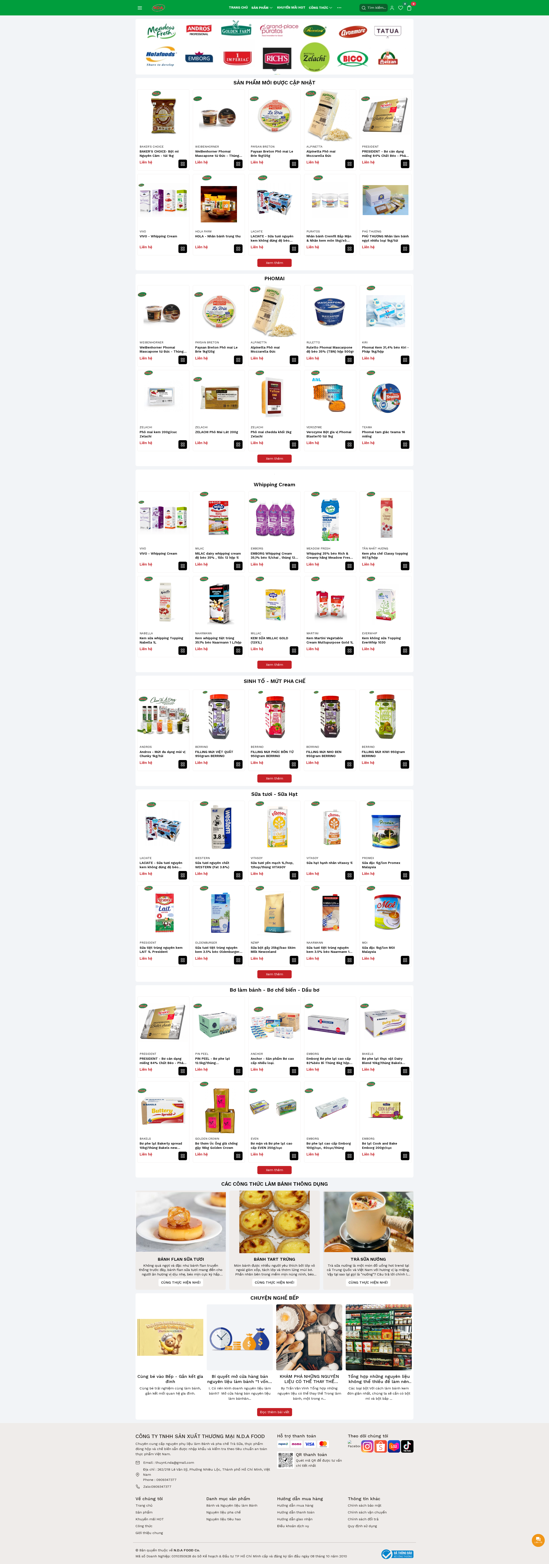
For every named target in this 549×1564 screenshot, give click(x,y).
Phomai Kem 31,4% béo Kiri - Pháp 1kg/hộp (385, 350)
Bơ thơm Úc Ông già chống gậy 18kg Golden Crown (216, 1146)
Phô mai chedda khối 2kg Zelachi (271, 434)
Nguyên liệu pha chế (223, 1512)
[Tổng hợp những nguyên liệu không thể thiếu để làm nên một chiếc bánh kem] (379, 1337)
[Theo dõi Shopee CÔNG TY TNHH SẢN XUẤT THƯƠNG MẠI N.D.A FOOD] (380, 1446)
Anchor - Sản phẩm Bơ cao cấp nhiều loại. (272, 1061)
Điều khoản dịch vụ (293, 1526)
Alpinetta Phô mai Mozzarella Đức (320, 154)
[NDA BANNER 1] (274, 46)
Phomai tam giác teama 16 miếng (383, 434)
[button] (406, 730)
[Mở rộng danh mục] (339, 7)
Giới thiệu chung (149, 1533)
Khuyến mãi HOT (291, 7)
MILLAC (256, 633)
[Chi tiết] (182, 164)
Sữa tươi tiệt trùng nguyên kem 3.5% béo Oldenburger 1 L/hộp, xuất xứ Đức (218, 950)
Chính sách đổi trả (363, 1519)
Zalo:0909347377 (157, 1487)
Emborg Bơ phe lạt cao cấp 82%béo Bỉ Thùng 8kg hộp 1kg (328, 1061)
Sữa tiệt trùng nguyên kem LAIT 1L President (161, 950)
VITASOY (256, 858)
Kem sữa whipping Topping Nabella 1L (161, 640)
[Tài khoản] (392, 8)
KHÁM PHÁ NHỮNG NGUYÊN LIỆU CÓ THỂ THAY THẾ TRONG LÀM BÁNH (309, 1379)
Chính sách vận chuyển (367, 1512)
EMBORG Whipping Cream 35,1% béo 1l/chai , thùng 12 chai (273, 556)
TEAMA (367, 427)
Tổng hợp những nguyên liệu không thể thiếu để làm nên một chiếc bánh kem (379, 1379)
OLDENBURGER (206, 942)
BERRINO (201, 746)
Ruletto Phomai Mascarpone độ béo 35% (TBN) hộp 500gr (330, 350)
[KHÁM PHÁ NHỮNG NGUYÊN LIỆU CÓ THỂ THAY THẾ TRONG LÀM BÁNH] (309, 1337)
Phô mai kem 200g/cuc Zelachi (158, 434)
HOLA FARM (203, 231)
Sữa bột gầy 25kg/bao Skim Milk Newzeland (273, 950)
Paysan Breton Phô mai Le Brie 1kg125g (272, 154)
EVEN (254, 1138)
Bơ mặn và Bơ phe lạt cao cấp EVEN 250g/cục (271, 1146)
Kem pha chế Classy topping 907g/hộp (385, 556)
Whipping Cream (274, 485)
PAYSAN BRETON (262, 146)
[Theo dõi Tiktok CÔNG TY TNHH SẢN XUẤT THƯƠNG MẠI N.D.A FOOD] (407, 1446)
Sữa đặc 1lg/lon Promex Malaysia (381, 865)
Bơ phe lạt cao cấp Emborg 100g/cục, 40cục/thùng (328, 1146)
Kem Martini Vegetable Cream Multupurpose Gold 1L (329, 640)
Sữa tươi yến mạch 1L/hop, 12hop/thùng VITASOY (272, 865)
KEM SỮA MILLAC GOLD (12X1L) (269, 640)
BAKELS (367, 1053)
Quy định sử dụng (362, 1526)
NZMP (255, 942)
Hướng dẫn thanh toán (295, 1512)
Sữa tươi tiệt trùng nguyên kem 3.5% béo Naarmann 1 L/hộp (327, 950)
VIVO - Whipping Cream (158, 236)
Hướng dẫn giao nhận (294, 1519)
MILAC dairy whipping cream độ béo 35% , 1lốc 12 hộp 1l (218, 556)
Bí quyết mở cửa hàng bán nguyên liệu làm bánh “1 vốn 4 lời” (240, 1379)
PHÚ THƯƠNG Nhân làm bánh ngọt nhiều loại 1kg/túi (385, 238)
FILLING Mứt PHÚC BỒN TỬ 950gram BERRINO (272, 754)
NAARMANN (203, 633)
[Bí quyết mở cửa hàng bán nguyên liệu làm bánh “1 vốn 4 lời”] (240, 1337)
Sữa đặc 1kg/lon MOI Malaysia (378, 950)
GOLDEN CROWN (207, 1138)
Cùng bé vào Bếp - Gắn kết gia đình (170, 1379)
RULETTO (313, 342)
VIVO (143, 231)
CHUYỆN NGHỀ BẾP (274, 1298)
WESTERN (202, 858)
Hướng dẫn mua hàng (295, 1505)
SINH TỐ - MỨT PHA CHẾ (274, 681)
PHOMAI (274, 278)
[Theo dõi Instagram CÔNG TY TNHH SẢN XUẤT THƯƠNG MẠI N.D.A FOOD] (367, 1446)
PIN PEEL (201, 1053)
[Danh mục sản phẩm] (140, 8)
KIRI (365, 342)
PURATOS (313, 231)
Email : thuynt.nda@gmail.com (168, 1463)
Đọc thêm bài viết (274, 1412)
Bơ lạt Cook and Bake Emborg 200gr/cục (379, 1146)
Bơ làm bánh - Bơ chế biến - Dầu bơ (274, 990)
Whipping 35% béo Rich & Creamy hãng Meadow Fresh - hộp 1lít (329, 556)
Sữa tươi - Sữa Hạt (274, 794)
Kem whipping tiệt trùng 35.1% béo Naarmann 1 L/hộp (218, 640)
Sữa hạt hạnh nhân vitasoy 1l (329, 863)
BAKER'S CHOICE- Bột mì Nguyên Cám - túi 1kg (159, 154)
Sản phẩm (259, 8)
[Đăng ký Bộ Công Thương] (397, 1554)
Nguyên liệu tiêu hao (223, 1519)
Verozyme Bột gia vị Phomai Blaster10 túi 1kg (328, 434)
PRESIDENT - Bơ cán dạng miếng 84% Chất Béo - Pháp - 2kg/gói (385, 154)
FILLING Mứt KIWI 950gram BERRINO (383, 754)
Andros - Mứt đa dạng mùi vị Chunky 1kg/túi (162, 754)
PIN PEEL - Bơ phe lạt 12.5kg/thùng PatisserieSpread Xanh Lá (216, 1061)
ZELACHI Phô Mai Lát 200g (216, 432)
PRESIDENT (370, 146)
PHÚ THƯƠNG (371, 231)
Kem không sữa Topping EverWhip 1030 (381, 640)
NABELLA (146, 633)
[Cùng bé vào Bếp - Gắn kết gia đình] (170, 1337)
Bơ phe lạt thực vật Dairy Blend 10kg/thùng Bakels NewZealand (382, 1061)
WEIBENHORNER (207, 146)
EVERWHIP (369, 633)
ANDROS (146, 746)
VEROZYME (314, 427)
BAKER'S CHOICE (152, 146)
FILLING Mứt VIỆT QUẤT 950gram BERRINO (214, 754)
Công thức (318, 8)
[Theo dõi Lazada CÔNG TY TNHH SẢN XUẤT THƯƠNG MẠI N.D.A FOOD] (394, 1446)
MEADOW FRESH (318, 548)
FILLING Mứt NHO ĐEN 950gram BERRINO (323, 754)
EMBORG (257, 548)
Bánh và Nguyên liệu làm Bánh (231, 1505)
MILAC (199, 548)
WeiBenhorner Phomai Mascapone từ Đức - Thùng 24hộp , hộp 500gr (217, 154)
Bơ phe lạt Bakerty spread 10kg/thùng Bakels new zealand (161, 1146)
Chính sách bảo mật (364, 1505)
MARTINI (312, 633)
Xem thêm (274, 263)
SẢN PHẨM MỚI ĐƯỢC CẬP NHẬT (274, 83)
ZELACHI (146, 427)
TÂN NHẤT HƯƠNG (375, 548)
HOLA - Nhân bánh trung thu (218, 236)
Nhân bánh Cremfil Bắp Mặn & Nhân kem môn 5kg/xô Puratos (328, 238)
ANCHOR (257, 1053)
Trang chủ (238, 7)
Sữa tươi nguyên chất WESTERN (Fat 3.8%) (212, 865)
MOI (364, 942)
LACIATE (257, 231)
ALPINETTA (314, 146)
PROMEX (368, 858)
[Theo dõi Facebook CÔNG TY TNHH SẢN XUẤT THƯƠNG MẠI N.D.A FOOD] (354, 1446)
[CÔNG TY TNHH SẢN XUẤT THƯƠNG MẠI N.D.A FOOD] (158, 7)
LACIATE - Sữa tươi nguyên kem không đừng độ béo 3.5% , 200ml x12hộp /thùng (273, 238)
